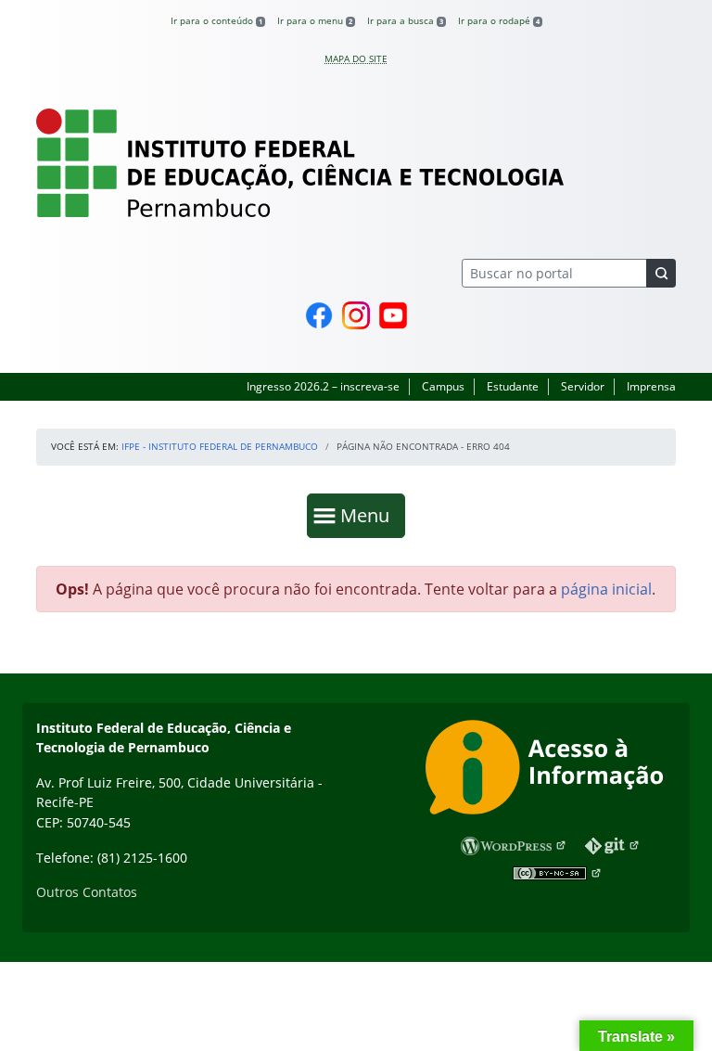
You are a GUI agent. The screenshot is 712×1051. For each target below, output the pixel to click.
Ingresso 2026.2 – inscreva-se (323, 386)
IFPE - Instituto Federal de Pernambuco (219, 446)
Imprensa (651, 386)
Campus (443, 386)
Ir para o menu (314, 20)
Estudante (513, 386)
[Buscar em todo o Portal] (661, 273)
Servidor (582, 386)
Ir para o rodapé (499, 20)
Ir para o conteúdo (216, 20)
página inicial (606, 589)
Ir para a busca (405, 20)
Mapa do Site (356, 58)
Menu (369, 515)
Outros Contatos (86, 892)
